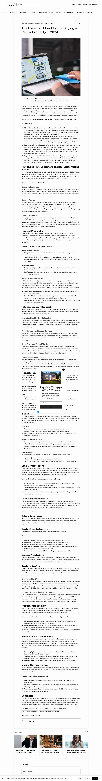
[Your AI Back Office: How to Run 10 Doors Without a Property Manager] (25, 741)
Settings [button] (80, 778)
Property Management (46, 12)
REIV (41, 708)
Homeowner (23, 12)
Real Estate (48, 708)
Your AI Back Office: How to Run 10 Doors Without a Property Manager (25, 751)
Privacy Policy (63, 778)
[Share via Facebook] (22, 721)
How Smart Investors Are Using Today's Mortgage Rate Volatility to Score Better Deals (76, 751)
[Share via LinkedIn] (30, 721)
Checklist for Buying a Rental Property (49, 711)
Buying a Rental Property (60, 708)
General (58, 12)
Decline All (87, 778)
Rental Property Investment (30, 711)
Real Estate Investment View (30, 708)
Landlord (33, 12)
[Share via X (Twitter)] (26, 721)
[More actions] (79, 23)
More (88, 12)
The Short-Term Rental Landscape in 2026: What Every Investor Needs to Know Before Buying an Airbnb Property (50, 751)
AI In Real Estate (69, 12)
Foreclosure (80, 12)
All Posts (4, 12)
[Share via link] (34, 721)
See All (86, 731)
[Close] (100, 778)
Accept (95, 778)
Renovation (13, 12)
